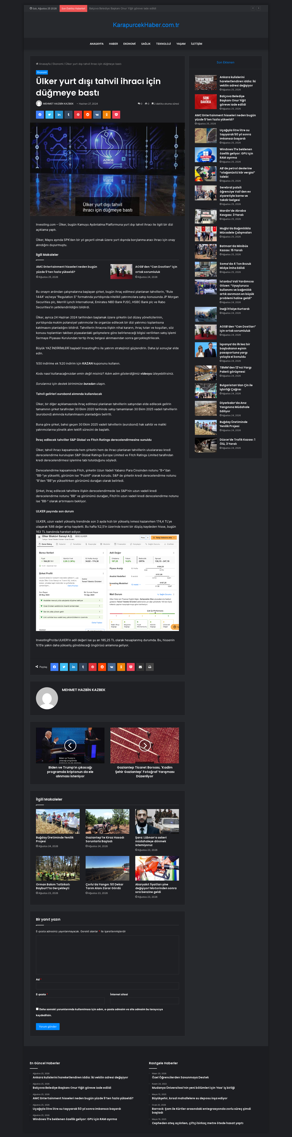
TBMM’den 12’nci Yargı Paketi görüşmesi (235, 369)
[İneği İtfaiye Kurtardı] (206, 314)
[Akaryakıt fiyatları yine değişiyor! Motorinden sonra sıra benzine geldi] (157, 868)
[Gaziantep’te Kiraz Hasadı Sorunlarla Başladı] (107, 821)
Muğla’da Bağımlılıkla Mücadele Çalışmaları (236, 230)
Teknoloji (163, 43)
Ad (39, 979)
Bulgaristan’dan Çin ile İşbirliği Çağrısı (236, 387)
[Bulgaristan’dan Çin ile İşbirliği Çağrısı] (206, 390)
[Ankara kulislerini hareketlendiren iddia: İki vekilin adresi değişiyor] (206, 82)
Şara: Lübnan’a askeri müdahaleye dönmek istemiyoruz (151, 841)
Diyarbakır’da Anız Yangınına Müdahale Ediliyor (234, 407)
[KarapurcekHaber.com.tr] (146, 25)
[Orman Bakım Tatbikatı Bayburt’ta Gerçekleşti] (58, 868)
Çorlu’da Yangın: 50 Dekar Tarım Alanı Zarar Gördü (104, 886)
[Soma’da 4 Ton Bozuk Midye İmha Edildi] (206, 269)
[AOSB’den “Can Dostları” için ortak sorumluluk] (121, 271)
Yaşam (181, 43)
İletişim (196, 43)
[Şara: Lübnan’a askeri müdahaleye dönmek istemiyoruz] (157, 821)
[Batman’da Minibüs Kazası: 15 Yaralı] (206, 251)
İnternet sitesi (119, 994)
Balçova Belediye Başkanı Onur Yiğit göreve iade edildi (233, 100)
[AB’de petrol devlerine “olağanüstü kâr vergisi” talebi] (206, 173)
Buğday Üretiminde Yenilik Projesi (54, 839)
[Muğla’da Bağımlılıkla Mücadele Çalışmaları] (206, 233)
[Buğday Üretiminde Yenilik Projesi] (58, 821)
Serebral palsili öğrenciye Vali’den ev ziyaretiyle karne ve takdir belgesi (235, 193)
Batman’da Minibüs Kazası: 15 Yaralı (234, 248)
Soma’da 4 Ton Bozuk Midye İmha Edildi (235, 266)
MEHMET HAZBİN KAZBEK (58, 103)
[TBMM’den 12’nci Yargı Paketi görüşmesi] (206, 372)
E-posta (42, 994)
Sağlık (146, 43)
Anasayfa (96, 43)
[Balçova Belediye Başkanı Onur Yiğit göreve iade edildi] (206, 101)
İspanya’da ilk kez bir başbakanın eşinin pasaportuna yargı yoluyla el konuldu (235, 350)
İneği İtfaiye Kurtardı (234, 309)
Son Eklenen (225, 62)
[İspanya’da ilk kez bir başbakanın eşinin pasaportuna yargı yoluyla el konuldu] (206, 349)
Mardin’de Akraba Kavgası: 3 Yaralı (233, 213)
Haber (113, 43)
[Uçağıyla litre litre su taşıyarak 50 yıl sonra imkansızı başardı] (206, 135)
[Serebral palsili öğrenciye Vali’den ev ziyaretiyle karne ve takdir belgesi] (206, 192)
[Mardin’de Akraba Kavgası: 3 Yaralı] (206, 216)
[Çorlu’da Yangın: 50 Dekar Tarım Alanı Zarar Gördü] (107, 868)
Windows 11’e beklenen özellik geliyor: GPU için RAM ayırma (236, 153)
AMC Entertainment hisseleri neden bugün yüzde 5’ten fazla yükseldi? (132, 8)
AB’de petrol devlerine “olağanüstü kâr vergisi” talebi (237, 172)
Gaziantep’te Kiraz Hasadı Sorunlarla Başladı (105, 839)
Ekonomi (129, 43)
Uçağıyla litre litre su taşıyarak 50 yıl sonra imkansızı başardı (235, 134)
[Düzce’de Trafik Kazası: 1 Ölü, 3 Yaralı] (206, 445)
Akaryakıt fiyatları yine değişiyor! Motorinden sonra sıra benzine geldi (156, 888)
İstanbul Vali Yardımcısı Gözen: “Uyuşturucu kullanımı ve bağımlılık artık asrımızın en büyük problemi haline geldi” (237, 289)
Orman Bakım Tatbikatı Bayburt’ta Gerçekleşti (53, 886)
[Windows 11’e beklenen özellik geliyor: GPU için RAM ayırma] (206, 154)
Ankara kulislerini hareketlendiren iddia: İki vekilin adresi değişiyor (238, 81)
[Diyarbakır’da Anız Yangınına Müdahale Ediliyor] (206, 408)
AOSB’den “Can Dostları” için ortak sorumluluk (238, 329)
